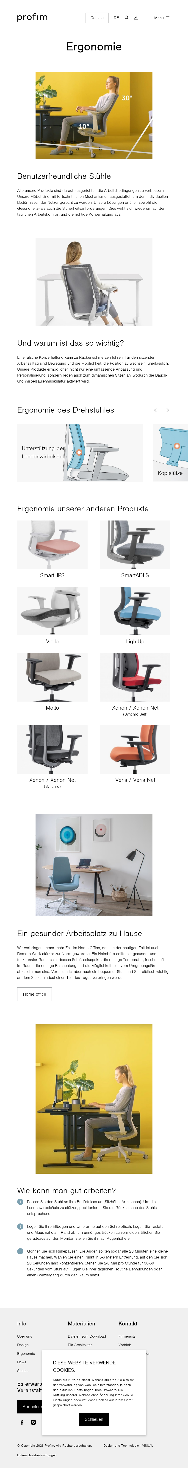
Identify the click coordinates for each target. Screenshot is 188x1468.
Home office (34, 994)
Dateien (97, 17)
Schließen (94, 1419)
